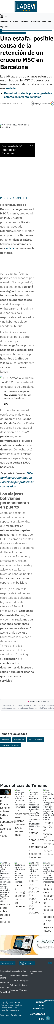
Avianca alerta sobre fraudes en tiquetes (5, 913)
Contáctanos (37, 1014)
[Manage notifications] (48, 1018)
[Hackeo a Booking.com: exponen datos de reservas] (20, 872)
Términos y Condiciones (11, 1015)
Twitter (22, 971)
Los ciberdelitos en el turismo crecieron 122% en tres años (22, 822)
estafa (10, 248)
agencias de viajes (10, 745)
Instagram (24, 980)
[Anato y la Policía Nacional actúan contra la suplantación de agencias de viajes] (5, 792)
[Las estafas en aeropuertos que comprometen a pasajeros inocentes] (34, 808)
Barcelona (19, 739)
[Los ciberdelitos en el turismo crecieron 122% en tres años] (20, 798)
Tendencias (15, 975)
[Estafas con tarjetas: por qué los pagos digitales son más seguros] (34, 870)
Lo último (14, 21)
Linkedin (23, 985)
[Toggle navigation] (5, 16)
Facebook (23, 975)
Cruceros (14, 980)
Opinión (13, 985)
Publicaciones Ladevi (35, 972)
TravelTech (47, 21)
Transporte (15, 971)
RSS (41, 1019)
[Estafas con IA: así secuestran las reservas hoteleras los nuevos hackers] (48, 805)
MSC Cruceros (35, 739)
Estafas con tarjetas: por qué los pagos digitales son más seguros (34, 896)
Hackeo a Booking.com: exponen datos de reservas (23, 895)
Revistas (14, 990)
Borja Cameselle (17, 198)
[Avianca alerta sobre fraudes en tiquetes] (5, 882)
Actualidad (5, 971)
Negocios (35, 21)
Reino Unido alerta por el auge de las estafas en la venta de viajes (28, 94)
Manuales (25, 21)
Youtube (23, 990)
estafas (5, 739)
